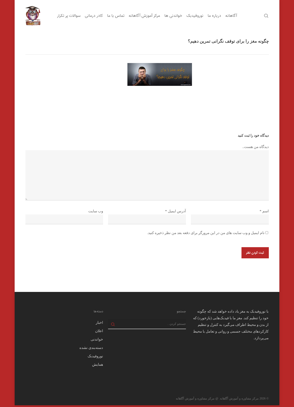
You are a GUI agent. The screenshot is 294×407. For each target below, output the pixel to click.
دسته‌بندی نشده (91, 348)
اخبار (99, 323)
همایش (97, 364)
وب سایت (95, 211)
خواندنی (97, 339)
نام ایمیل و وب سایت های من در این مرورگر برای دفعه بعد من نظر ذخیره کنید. (206, 233)
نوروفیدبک (95, 356)
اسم (264, 211)
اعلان (99, 331)
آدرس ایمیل (175, 211)
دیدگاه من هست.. (255, 147)
